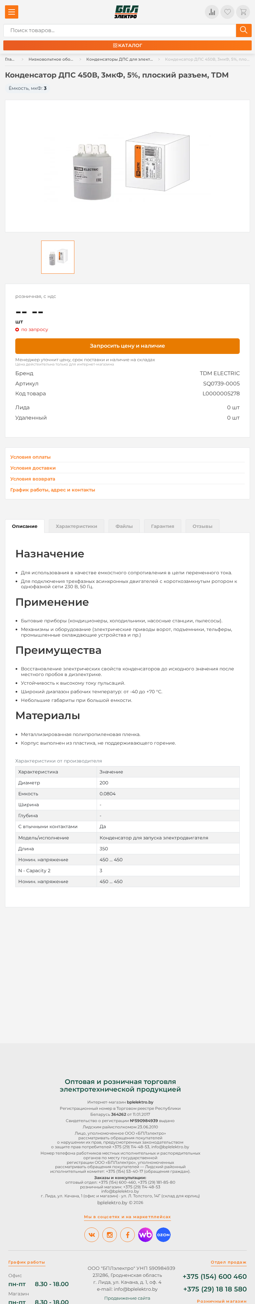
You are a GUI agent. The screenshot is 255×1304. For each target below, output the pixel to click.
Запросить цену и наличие (127, 346)
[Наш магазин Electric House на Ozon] (163, 1234)
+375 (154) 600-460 (117, 1182)
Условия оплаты (30, 457)
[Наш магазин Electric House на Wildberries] (145, 1234)
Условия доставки (33, 468)
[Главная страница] (126, 12)
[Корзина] (243, 12)
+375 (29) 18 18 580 (215, 1289)
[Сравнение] (212, 12)
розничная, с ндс (35, 296)
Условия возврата (32, 479)
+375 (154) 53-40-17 (124, 1171)
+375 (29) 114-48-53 (130, 1146)
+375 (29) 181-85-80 (156, 1182)
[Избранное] (227, 12)
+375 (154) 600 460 (215, 1276)
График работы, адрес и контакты (52, 489)
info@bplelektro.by (170, 1146)
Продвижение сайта (127, 1298)
